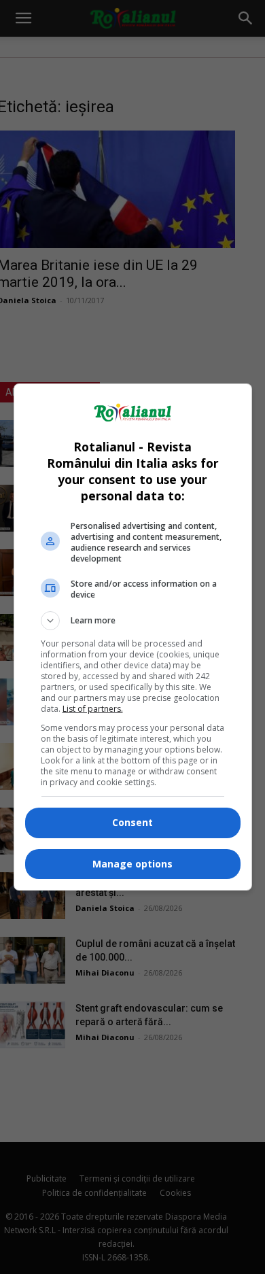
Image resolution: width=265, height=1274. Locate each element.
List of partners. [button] (93, 709)
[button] (133, 620)
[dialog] (133, 637)
